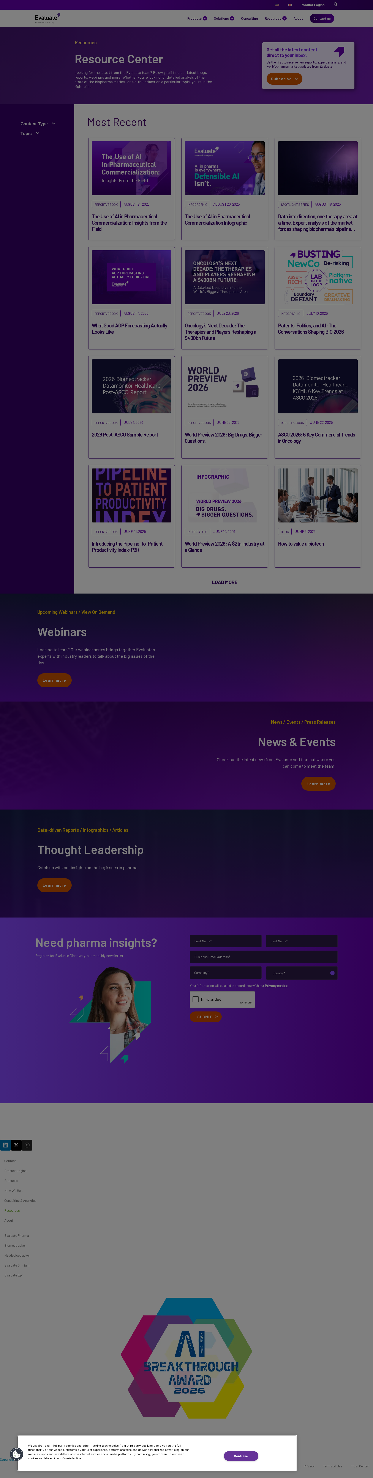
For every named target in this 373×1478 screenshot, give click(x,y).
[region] (157, 1453)
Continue (241, 1456)
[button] (17, 1454)
